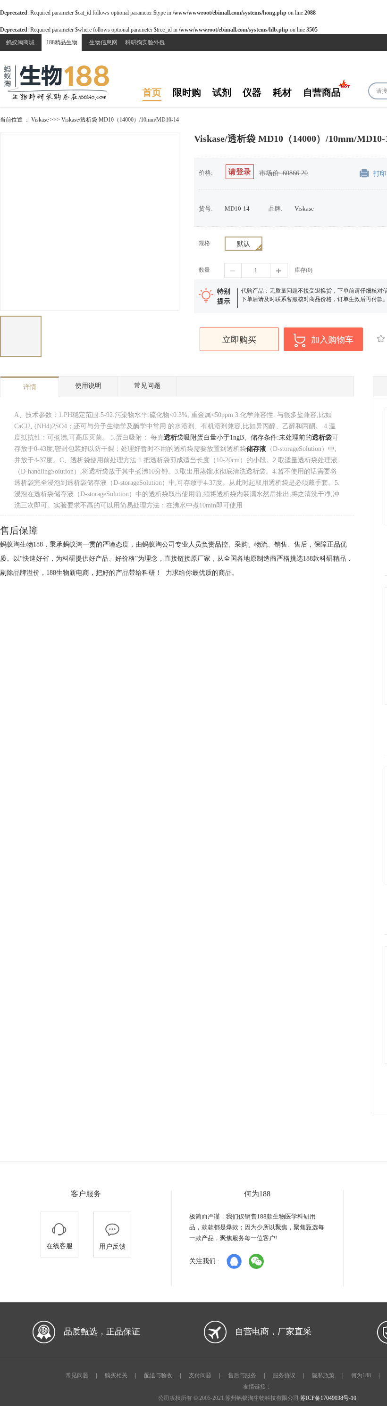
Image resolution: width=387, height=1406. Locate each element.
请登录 (239, 172)
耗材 (282, 93)
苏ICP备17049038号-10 (328, 1398)
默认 (243, 243)
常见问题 (77, 1375)
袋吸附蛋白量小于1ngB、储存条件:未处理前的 (238, 437)
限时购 (187, 93)
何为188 (361, 1375)
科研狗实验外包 (145, 42)
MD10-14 (237, 208)
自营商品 (322, 93)
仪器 (252, 93)
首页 (152, 93)
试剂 (221, 93)
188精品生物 (61, 42)
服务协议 (284, 1375)
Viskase (40, 119)
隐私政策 (323, 1375)
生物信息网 (103, 42)
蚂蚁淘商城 (20, 42)
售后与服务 (242, 1375)
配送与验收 (158, 1375)
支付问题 (200, 1375)
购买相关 (116, 1375)
